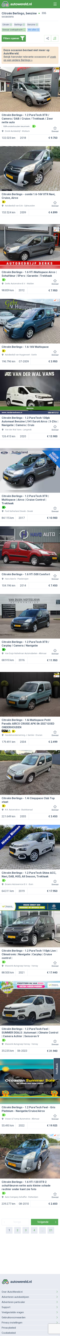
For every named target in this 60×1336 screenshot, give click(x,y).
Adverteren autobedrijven (15, 1296)
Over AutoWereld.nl (12, 1291)
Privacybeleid (9, 1327)
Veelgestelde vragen (13, 1312)
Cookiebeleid (9, 1332)
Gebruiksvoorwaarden (14, 1317)
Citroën (7, 13)
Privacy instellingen (12, 1322)
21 (50, 1230)
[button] (57, 1068)
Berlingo (18, 13)
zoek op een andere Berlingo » (30, 58)
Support (6, 1307)
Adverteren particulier (13, 1302)
